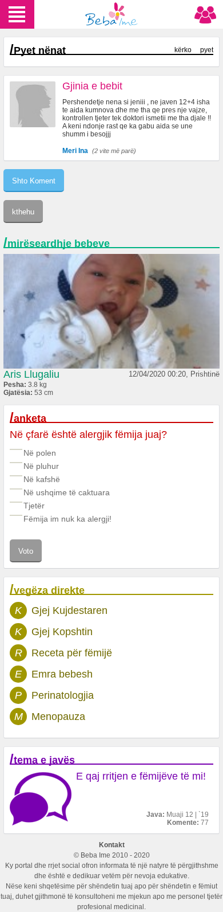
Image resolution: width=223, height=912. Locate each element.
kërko (183, 50)
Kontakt (112, 845)
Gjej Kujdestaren (69, 610)
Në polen (39, 452)
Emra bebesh (62, 674)
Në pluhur (41, 466)
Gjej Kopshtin (62, 631)
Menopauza (58, 716)
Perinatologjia (62, 695)
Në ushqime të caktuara (66, 492)
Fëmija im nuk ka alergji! (67, 518)
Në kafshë (41, 479)
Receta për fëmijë (71, 653)
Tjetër (34, 505)
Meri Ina (75, 151)
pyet (206, 50)
